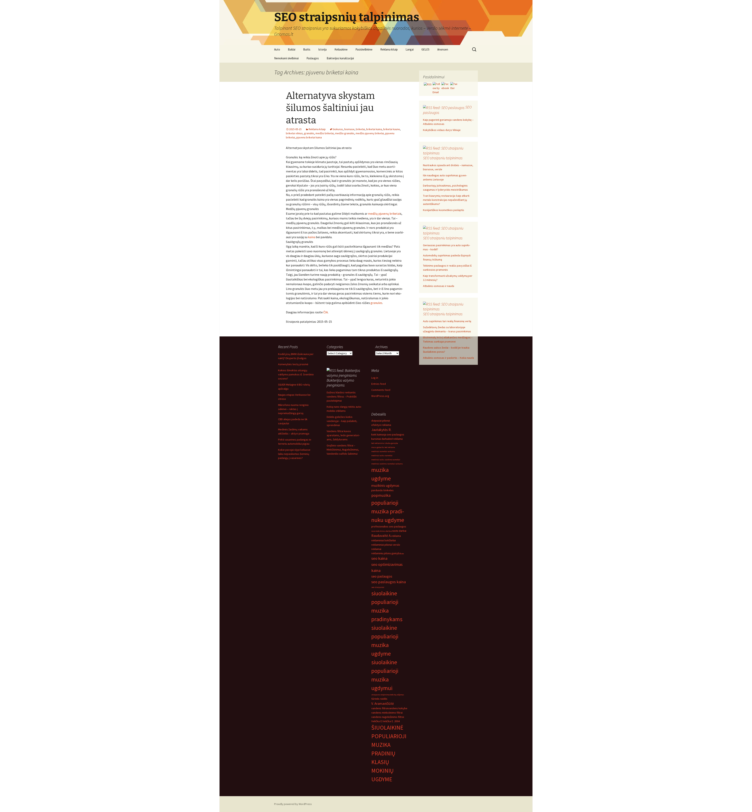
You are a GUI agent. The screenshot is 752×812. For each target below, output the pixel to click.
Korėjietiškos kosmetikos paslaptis (443, 210)
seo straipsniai (377, 587)
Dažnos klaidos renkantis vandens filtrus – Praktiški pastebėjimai (342, 396)
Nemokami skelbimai (286, 58)
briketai (360, 129)
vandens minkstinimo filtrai (387, 712)
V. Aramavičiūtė (382, 703)
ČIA (325, 312)
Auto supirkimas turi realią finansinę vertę (447, 321)
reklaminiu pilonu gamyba (386, 553)
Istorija (322, 49)
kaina (311, 237)
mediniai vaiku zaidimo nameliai (385, 459)
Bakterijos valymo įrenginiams (340, 383)
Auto (277, 49)
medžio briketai (324, 133)
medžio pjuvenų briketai (370, 133)
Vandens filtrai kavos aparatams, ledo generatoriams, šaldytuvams (343, 435)
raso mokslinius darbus (381, 531)
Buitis (306, 49)
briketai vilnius (294, 133)
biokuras (338, 129)
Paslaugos (312, 58)
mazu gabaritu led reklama (383, 447)
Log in (374, 377)
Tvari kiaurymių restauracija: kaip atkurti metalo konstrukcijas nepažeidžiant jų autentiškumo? (446, 200)
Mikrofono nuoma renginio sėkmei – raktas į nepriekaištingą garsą (293, 409)
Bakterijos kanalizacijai (340, 58)
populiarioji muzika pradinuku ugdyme (387, 511)
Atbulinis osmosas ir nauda (438, 286)
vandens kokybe (397, 708)
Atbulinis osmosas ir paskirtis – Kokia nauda (448, 358)
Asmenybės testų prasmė (293, 364)
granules (376, 303)
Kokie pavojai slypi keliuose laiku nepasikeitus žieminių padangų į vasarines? (294, 454)
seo (402, 553)
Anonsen (442, 49)
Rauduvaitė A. (381, 535)
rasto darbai (399, 531)
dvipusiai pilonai (380, 420)
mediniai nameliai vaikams (383, 451)
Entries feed (378, 384)
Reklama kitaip (389, 49)
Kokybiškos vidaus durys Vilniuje (442, 130)
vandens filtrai (379, 708)
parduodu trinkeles (382, 490)
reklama (396, 536)
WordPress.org (380, 396)
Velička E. (376, 721)
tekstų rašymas (397, 694)
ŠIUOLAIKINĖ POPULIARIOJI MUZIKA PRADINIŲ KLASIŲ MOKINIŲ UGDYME (388, 753)
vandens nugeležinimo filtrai (387, 717)
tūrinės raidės (379, 698)
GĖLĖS (425, 49)
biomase (349, 129)
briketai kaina (374, 129)
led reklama (396, 439)
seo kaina (379, 558)
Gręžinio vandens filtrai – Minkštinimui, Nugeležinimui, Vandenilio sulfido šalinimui (343, 449)
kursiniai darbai (380, 439)
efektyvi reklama (381, 425)
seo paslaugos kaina (388, 581)
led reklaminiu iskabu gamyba (384, 443)
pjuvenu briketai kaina (309, 137)
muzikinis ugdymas (385, 485)
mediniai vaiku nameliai (381, 455)
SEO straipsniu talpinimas (443, 157)
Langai (410, 49)
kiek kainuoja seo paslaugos (387, 434)
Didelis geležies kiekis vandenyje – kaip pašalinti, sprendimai (342, 421)
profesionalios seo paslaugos (388, 526)
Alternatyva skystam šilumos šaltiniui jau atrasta (330, 108)
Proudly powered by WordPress (293, 804)
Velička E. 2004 (391, 721)
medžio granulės (344, 133)
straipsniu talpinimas (380, 694)
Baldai (291, 49)
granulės (309, 133)
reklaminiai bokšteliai (383, 540)
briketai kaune (391, 129)
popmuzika (380, 495)
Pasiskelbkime (363, 49)
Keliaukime (341, 49)
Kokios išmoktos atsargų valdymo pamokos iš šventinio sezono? (296, 374)
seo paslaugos (381, 576)
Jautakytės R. (381, 429)
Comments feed (380, 390)
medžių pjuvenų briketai (384, 213)
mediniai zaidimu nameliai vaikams (387, 463)
